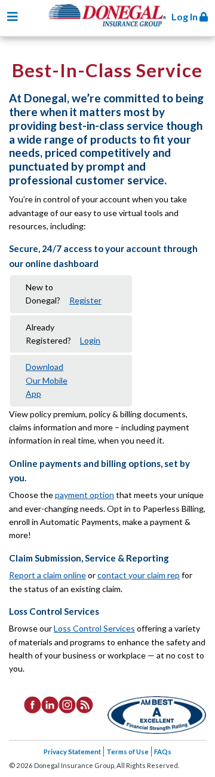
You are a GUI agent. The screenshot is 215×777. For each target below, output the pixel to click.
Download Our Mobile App (46, 380)
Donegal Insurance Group (113, 25)
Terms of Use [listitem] (127, 751)
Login (90, 340)
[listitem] (32, 704)
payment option (84, 495)
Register (85, 300)
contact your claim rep (138, 575)
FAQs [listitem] (162, 751)
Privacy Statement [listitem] (72, 751)
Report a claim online (47, 575)
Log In (185, 16)
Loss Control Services (94, 628)
